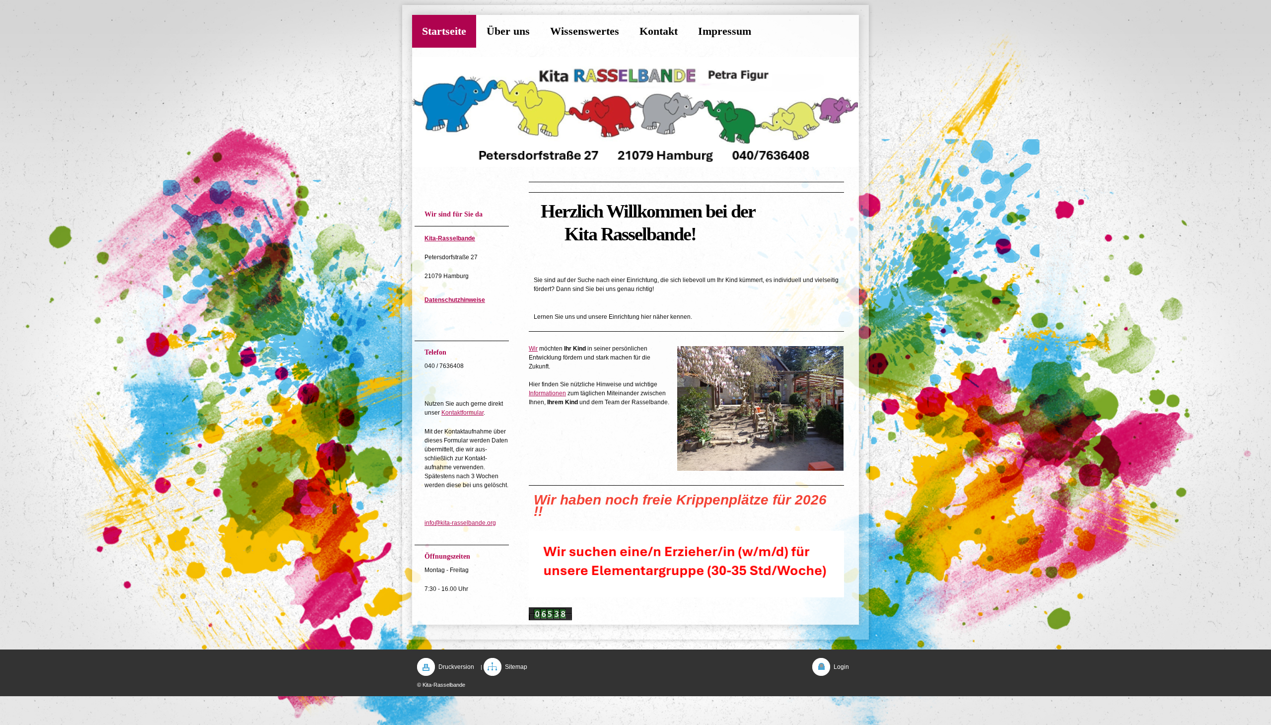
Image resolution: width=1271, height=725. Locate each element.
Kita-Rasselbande (449, 238)
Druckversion (456, 666)
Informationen (547, 393)
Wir (533, 348)
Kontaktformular (462, 412)
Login (841, 666)
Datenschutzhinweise (454, 299)
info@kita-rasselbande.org (460, 522)
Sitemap (516, 666)
